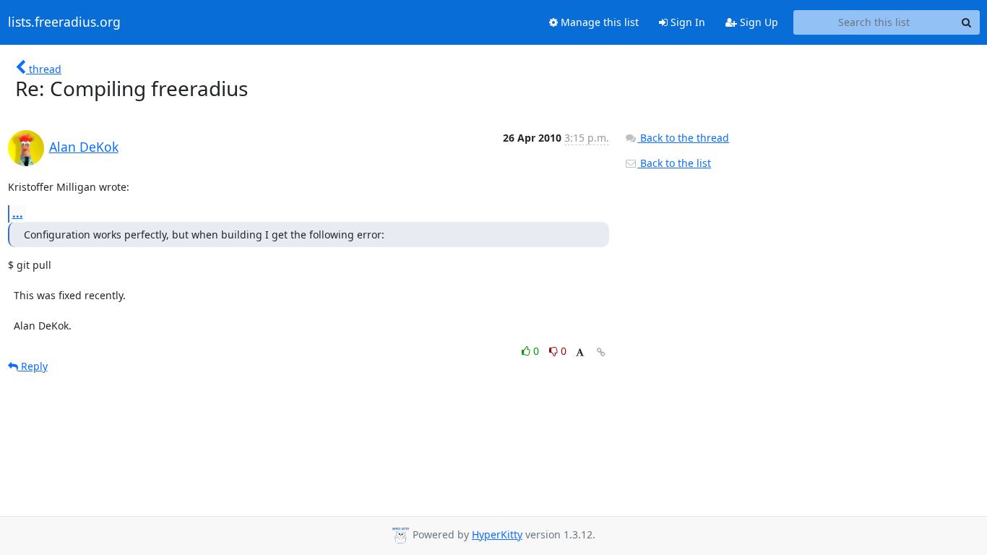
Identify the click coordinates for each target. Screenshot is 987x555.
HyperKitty (497, 534)
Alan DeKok (83, 146)
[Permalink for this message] (601, 352)
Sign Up (757, 22)
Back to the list (674, 163)
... (17, 213)
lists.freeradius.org (64, 22)
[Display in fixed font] (580, 353)
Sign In (686, 22)
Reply (33, 366)
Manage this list (598, 22)
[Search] (967, 22)
